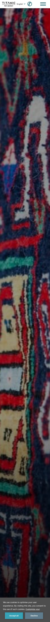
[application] (25, 610)
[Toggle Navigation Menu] (43, 4)
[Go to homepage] (8, 4)
